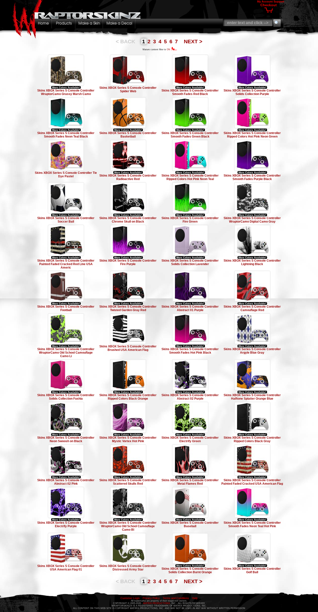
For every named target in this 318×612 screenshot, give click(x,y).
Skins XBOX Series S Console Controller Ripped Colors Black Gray (252, 439)
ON (169, 49)
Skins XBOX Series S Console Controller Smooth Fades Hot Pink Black (190, 350)
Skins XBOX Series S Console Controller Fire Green (190, 219)
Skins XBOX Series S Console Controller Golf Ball (252, 570)
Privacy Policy (151, 598)
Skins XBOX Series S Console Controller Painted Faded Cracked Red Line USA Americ (65, 264)
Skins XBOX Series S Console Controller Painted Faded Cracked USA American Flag (252, 481)
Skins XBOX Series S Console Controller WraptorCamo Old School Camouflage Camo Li (65, 352)
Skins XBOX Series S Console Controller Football (65, 308)
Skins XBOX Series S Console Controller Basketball (128, 134)
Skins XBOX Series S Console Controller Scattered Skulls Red (128, 481)
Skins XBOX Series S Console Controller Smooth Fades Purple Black (252, 177)
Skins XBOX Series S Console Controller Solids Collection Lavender (190, 262)
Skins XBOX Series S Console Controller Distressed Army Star (128, 567)
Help (195, 598)
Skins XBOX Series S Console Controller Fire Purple (128, 262)
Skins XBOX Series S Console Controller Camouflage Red (252, 308)
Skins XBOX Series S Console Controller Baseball (190, 524)
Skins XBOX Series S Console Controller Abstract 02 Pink (65, 481)
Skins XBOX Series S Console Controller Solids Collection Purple (252, 92)
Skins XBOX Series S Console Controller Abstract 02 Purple (190, 396)
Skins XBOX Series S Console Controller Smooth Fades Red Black (190, 92)
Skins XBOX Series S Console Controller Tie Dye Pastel (66, 174)
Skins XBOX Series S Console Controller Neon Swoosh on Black (65, 439)
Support (279, 1)
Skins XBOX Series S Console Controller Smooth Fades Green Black (190, 134)
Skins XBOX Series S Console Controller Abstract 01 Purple (190, 308)
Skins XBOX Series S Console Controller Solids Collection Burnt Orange (190, 570)
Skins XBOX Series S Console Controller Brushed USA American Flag (128, 348)
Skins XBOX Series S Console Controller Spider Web (128, 89)
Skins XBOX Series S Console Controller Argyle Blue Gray (252, 350)
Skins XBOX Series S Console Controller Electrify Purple (65, 524)
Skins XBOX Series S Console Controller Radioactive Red (128, 177)
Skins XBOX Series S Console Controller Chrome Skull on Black (128, 219)
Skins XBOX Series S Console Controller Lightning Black (252, 262)
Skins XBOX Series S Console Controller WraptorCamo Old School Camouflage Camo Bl (128, 526)
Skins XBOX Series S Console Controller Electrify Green (190, 439)
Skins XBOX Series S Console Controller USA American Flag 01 (65, 567)
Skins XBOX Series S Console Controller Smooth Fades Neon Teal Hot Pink (252, 524)
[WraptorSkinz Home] (77, 37)
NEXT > (193, 41)
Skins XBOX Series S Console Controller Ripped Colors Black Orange (128, 396)
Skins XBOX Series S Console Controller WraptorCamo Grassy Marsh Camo (65, 92)
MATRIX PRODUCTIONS (156, 603)
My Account (265, 1)
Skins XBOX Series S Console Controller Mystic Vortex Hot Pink (128, 439)
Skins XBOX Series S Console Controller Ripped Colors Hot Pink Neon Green (252, 134)
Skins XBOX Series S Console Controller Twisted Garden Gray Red (128, 308)
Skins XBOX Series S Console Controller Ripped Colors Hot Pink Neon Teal (190, 177)
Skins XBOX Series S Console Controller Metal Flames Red (190, 481)
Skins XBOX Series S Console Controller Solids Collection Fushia (65, 396)
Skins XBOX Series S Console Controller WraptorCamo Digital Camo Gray (252, 219)
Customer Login (130, 598)
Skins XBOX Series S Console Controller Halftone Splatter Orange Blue (252, 396)
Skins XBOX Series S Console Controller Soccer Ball (65, 219)
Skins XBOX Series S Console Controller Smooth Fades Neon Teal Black (65, 134)
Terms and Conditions (176, 598)
